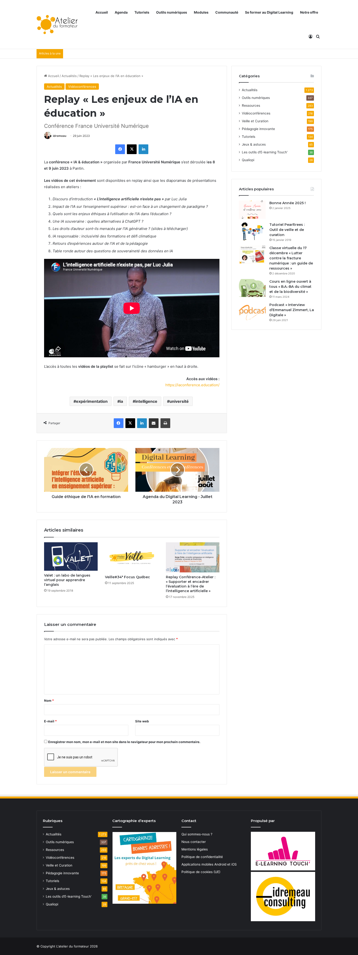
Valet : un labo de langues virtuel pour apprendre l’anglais (67, 580)
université (179, 401)
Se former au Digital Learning (269, 12)
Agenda (121, 12)
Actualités (69, 76)
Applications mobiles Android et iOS (209, 864)
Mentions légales (194, 849)
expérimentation (92, 401)
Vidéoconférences (82, 86)
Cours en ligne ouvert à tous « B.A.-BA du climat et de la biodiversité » (290, 286)
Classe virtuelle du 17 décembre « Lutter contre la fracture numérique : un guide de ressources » (291, 258)
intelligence (146, 401)
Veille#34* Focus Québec (127, 577)
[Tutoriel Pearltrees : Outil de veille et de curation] (252, 231)
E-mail (50, 721)
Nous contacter (193, 842)
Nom (49, 700)
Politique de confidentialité (202, 857)
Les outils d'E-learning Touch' (265, 152)
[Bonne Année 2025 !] (252, 210)
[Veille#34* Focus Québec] (132, 557)
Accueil (101, 12)
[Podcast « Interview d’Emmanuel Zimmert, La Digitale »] (252, 311)
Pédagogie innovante (258, 129)
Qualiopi (248, 160)
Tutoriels (141, 12)
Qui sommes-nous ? (196, 834)
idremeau (59, 136)
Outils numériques (171, 12)
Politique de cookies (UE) (200, 872)
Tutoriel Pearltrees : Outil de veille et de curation (287, 229)
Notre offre (309, 12)
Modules (201, 12)
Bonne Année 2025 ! (287, 203)
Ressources (251, 105)
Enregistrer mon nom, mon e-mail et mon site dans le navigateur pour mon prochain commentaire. (124, 742)
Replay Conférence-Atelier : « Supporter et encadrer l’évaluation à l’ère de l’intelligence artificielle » (190, 584)
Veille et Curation (255, 121)
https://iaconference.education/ (192, 385)
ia (121, 401)
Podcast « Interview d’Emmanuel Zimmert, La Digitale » (291, 310)
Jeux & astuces (254, 144)
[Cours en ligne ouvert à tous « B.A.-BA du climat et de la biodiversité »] (252, 288)
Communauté (226, 12)
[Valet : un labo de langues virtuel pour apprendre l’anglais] (71, 556)
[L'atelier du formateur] (57, 24)
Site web (142, 721)
